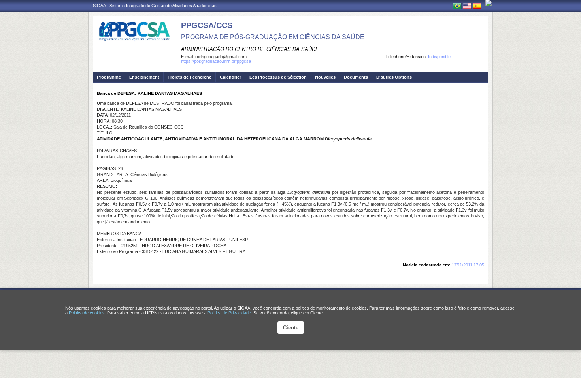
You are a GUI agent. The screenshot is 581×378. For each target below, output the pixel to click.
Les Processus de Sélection (278, 77)
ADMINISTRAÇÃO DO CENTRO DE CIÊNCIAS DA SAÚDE (250, 49)
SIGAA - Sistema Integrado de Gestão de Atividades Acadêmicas (155, 5)
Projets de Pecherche (189, 77)
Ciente (290, 328)
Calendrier (230, 77)
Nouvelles (325, 77)
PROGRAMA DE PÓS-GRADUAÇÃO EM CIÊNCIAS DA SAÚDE (272, 37)
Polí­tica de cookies (87, 312)
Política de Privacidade (229, 312)
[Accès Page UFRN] (488, 3)
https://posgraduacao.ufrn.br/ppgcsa (216, 61)
